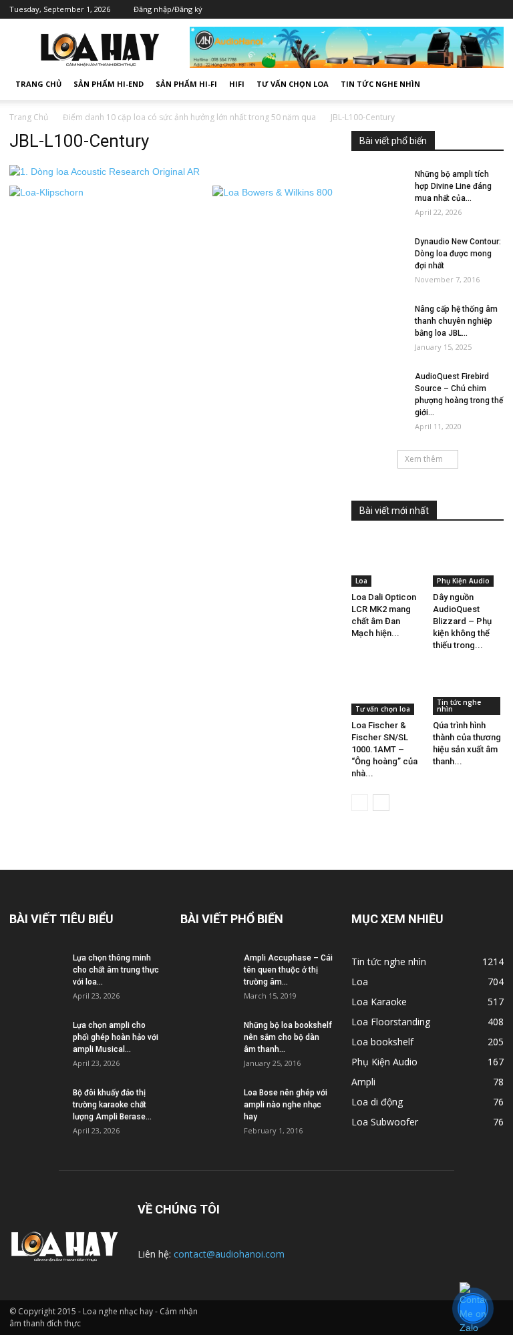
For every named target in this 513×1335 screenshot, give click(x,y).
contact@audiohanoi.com (229, 1254)
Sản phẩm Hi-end (108, 84)
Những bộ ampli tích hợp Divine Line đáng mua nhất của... (453, 186)
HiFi (236, 84)
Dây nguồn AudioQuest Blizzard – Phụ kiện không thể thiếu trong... (462, 621)
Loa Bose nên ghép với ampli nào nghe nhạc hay (285, 1104)
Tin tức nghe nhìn (380, 84)
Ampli (363, 1081)
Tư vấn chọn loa (292, 84)
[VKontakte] (474, 9)
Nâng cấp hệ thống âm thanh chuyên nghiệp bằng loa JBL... (456, 321)
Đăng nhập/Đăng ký (168, 9)
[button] (488, 84)
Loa (361, 580)
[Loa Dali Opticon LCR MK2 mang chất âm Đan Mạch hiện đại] (387, 562)
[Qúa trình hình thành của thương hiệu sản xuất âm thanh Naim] (468, 690)
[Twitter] (433, 9)
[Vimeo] (454, 9)
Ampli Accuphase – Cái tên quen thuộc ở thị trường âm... (288, 970)
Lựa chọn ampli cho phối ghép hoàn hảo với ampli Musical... (115, 1037)
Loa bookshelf (382, 1041)
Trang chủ (38, 84)
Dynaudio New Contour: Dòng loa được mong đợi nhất (458, 253)
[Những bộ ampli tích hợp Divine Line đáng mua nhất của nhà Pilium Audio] (378, 187)
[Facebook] (413, 9)
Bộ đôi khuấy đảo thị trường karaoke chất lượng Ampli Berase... (112, 1104)
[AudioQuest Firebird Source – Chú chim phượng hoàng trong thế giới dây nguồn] (378, 389)
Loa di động (377, 1101)
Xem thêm (424, 459)
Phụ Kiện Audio (463, 580)
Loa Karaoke (379, 1001)
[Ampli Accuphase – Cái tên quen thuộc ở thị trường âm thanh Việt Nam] (207, 973)
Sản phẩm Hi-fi (186, 84)
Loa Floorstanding (390, 1021)
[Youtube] (494, 9)
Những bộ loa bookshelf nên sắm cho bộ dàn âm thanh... (288, 1037)
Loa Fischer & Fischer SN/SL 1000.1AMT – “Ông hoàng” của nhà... (384, 749)
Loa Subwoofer (384, 1121)
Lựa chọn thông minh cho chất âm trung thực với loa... (116, 970)
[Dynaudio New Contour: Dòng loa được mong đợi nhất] (378, 264)
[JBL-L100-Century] (104, 171)
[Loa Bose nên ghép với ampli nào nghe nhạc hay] (207, 1105)
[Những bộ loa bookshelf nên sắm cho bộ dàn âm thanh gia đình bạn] (207, 1040)
